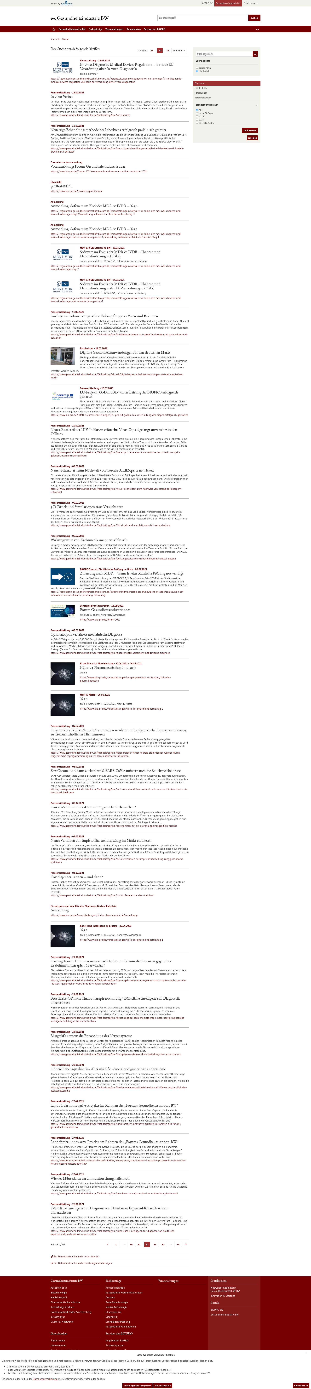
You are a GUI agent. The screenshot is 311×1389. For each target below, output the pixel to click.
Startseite (55, 39)
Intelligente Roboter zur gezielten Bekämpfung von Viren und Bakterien (104, 316)
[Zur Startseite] (80, 18)
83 (155, 1244)
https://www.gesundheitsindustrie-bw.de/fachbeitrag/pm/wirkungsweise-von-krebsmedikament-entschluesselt (113, 558)
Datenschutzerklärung (45, 1378)
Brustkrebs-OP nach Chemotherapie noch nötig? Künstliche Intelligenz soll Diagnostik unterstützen (115, 1001)
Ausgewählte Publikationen (121, 1326)
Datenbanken (134, 29)
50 (161, 51)
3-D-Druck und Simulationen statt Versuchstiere (87, 507)
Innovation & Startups (223, 1295)
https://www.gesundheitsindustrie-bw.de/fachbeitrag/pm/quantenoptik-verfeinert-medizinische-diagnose (110, 652)
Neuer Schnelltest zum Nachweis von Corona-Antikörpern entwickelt (102, 471)
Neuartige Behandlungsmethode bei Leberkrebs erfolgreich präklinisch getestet (108, 130)
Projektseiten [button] (250, 3)
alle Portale (204, 71)
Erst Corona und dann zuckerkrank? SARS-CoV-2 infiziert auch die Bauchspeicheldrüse (116, 771)
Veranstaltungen (114, 29)
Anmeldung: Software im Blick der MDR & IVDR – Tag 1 (94, 229)
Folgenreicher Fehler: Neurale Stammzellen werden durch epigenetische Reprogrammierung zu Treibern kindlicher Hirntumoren (118, 733)
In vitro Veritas (62, 97)
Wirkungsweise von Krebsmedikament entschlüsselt (89, 540)
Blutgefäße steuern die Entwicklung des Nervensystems (91, 1036)
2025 (201, 119)
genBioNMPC (61, 186)
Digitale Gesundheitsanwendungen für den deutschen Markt (125, 353)
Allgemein (200, 83)
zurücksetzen (249, 130)
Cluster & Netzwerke (62, 1321)
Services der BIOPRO (154, 29)
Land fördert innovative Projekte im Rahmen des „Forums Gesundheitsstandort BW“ (114, 1106)
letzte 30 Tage (206, 113)
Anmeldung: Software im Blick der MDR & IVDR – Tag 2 (94, 206)
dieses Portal (205, 67)
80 (131, 1244)
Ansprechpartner (115, 1345)
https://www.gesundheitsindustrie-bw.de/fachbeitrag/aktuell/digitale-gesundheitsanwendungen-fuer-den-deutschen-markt (117, 376)
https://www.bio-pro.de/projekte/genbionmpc (76, 191)
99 (178, 1244)
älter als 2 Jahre (206, 122)
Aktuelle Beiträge (115, 1287)
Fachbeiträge (95, 29)
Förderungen (201, 92)
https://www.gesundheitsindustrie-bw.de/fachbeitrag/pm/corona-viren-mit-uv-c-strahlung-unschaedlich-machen (114, 825)
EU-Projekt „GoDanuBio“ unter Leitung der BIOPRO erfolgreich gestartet (129, 395)
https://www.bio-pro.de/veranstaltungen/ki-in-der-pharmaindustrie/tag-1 (121, 939)
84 (163, 1244)
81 (139, 1244)
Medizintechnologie (116, 1307)
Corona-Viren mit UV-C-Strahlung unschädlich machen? (93, 807)
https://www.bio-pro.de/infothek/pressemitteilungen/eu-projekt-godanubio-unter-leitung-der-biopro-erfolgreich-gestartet (119, 414)
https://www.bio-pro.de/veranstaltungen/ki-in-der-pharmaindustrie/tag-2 (121, 708)
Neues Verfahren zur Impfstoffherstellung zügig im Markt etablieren (101, 841)
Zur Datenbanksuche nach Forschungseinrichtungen (83, 1263)
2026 (201, 116)
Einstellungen (301, 1385)
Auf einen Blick (59, 1287)
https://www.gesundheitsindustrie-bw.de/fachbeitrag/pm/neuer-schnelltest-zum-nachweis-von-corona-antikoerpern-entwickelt (116, 490)
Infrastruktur (58, 1316)
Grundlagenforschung (118, 1321)
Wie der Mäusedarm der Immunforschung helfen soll (90, 1179)
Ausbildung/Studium (62, 1307)
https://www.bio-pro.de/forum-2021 (100, 619)
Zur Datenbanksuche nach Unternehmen (76, 1256)
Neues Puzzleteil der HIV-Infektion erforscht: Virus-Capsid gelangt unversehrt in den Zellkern (114, 432)
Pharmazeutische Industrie (66, 1302)
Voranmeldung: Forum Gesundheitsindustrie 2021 (88, 167)
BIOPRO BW (207, 3)
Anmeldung (60, 910)
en (257, 29)
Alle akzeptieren (163, 1385)
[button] (256, 105)
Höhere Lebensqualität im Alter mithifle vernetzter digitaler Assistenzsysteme (108, 1069)
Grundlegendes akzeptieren (137, 1385)
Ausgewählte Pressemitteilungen (124, 1292)
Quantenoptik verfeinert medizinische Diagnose (86, 635)
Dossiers (110, 1297)
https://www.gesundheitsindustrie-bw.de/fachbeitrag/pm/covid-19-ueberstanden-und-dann (102, 895)
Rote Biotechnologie (117, 1302)
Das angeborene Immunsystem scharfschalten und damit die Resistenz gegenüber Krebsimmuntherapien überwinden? (111, 964)
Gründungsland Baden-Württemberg (71, 1312)
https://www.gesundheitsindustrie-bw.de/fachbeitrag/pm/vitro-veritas (90, 115)
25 (153, 51)
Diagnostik (111, 1316)
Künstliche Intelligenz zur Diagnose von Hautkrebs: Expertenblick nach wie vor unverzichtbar (110, 1211)
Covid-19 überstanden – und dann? (77, 877)
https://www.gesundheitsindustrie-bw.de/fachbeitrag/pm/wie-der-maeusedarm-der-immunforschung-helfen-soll (114, 1193)
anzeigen (252, 137)
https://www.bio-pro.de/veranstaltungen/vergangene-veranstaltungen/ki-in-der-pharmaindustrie (125, 679)
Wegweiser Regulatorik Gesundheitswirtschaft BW (225, 1289)
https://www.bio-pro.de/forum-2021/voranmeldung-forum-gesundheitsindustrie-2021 (99, 171)
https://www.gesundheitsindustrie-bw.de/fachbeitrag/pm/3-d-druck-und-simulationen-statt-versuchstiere (110, 525)
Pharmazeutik (113, 1312)
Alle (201, 109)
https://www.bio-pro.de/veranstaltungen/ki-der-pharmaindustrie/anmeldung (94, 915)
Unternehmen (58, 1345)
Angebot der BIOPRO (117, 1340)
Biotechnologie (59, 1292)
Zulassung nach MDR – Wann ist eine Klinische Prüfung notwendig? (132, 574)
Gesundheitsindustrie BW (228, 3)
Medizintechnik (59, 1297)
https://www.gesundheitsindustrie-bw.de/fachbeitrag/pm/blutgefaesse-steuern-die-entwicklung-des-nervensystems (116, 1054)
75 (169, 51)
